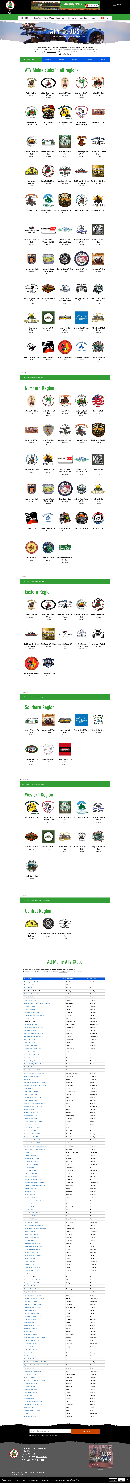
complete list (51, 52)
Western (90, 48)
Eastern (77, 48)
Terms (32, 1472)
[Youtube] (42, 1459)
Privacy (26, 1472)
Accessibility (40, 1472)
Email (25, 1459)
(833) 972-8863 (41, 1457)
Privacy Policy (75, 1480)
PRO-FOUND (19, 1474)
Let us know (63, 972)
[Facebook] (38, 1459)
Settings (112, 1480)
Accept (122, 1480)
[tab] (31, 59)
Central (35, 50)
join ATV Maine (65, 54)
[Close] (128, 1479)
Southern (84, 48)
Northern (70, 48)
